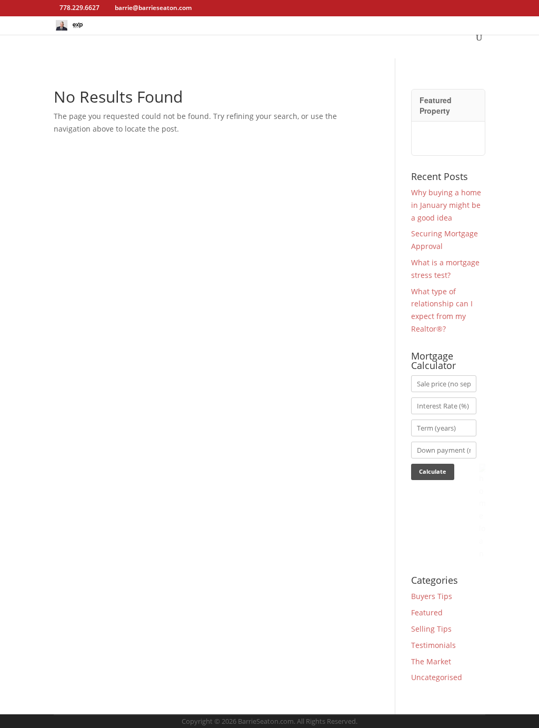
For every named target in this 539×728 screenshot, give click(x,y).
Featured (427, 612)
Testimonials (433, 645)
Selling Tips (431, 629)
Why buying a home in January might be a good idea (446, 205)
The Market (431, 661)
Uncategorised (436, 677)
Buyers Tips (431, 596)
